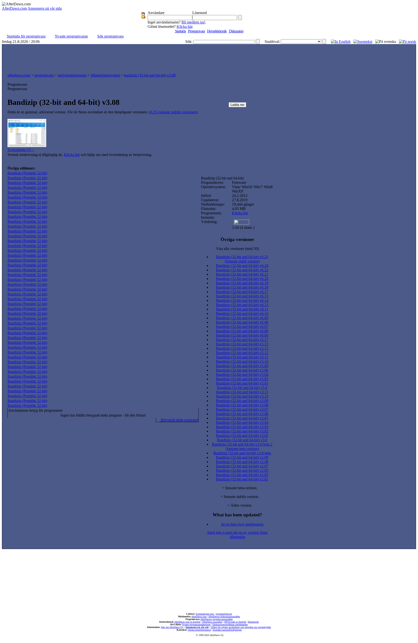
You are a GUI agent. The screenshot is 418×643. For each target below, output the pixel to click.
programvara (44, 75)
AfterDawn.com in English (187, 621)
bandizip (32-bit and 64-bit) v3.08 (150, 75)
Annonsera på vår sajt (197, 627)
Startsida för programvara (26, 36)
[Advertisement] (209, 57)
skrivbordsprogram (72, 75)
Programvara (196, 31)
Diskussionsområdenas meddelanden (230, 624)
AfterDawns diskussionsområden (224, 616)
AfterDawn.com (14, 8)
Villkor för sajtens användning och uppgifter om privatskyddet (240, 627)
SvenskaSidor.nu (224, 613)
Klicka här (184, 26)
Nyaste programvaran (71, 36)
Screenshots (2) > (20, 150)
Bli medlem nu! (193, 22)
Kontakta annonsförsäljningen (227, 629)
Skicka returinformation (199, 629)
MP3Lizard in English (235, 621)
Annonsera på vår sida (45, 8)
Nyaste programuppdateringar (196, 624)
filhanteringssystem (105, 75)
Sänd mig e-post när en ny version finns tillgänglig (237, 534)
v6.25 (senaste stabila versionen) (173, 112)
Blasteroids (253, 621)
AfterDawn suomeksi (212, 621)
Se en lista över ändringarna (242, 524)
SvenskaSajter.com (205, 613)
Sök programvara (110, 36)
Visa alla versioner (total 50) (237, 249)
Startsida (180, 31)
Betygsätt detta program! (179, 420)
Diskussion (236, 31)
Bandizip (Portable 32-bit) (27, 173)
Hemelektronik (217, 31)
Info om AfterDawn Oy (172, 627)
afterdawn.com (18, 75)
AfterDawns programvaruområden (216, 619)
